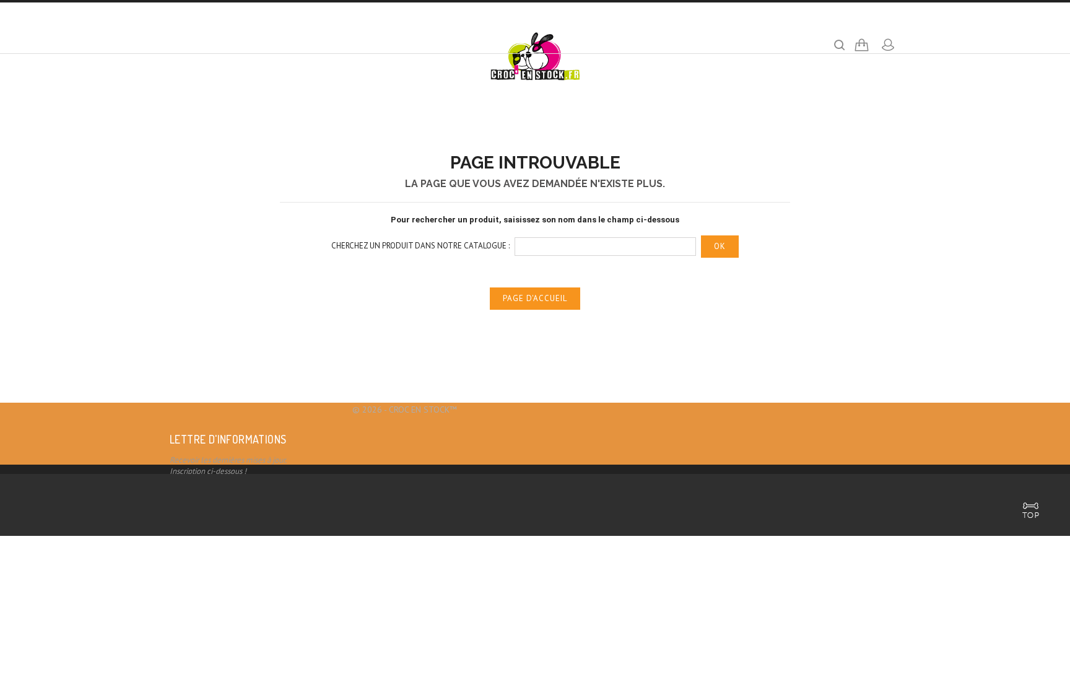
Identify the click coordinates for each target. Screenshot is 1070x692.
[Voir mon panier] (862, 49)
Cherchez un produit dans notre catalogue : (420, 245)
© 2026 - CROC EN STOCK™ (404, 409)
